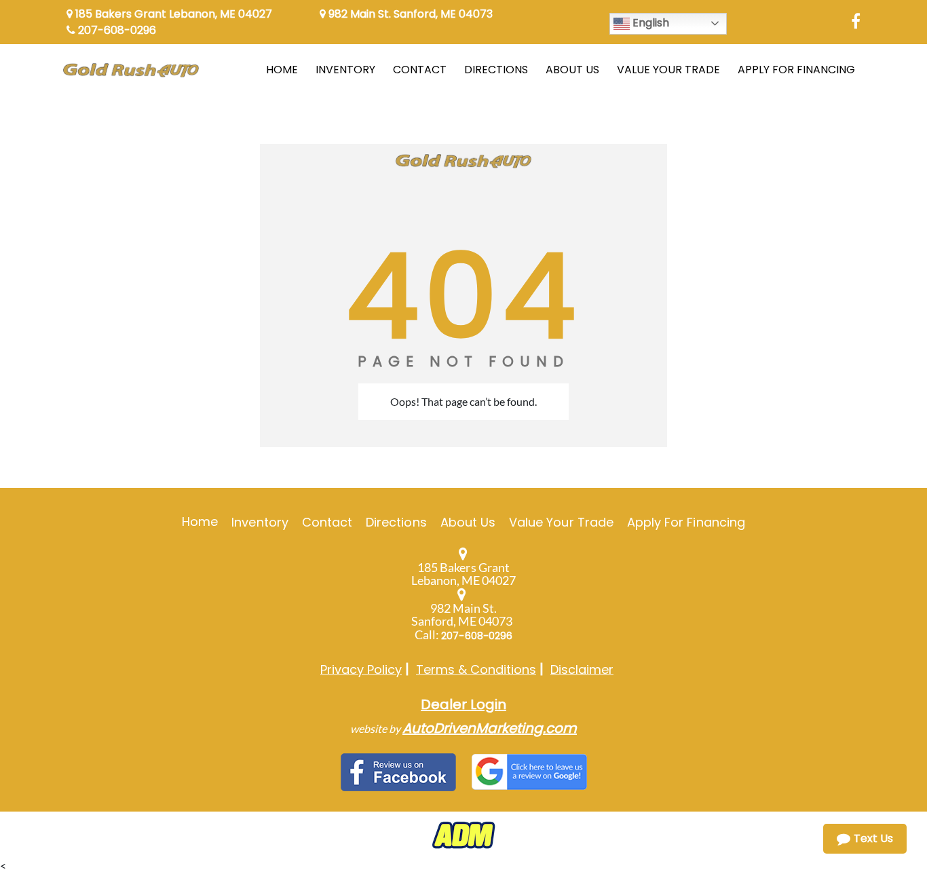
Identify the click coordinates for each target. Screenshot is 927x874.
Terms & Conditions (476, 669)
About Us (467, 522)
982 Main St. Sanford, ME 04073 (409, 14)
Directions (396, 522)
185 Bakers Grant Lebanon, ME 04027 (172, 14)
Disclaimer (581, 669)
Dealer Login (463, 704)
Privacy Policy (361, 669)
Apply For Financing (686, 522)
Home (200, 521)
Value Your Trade (561, 522)
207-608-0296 (115, 30)
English (649, 23)
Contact (327, 522)
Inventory (259, 522)
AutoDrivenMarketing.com (489, 728)
